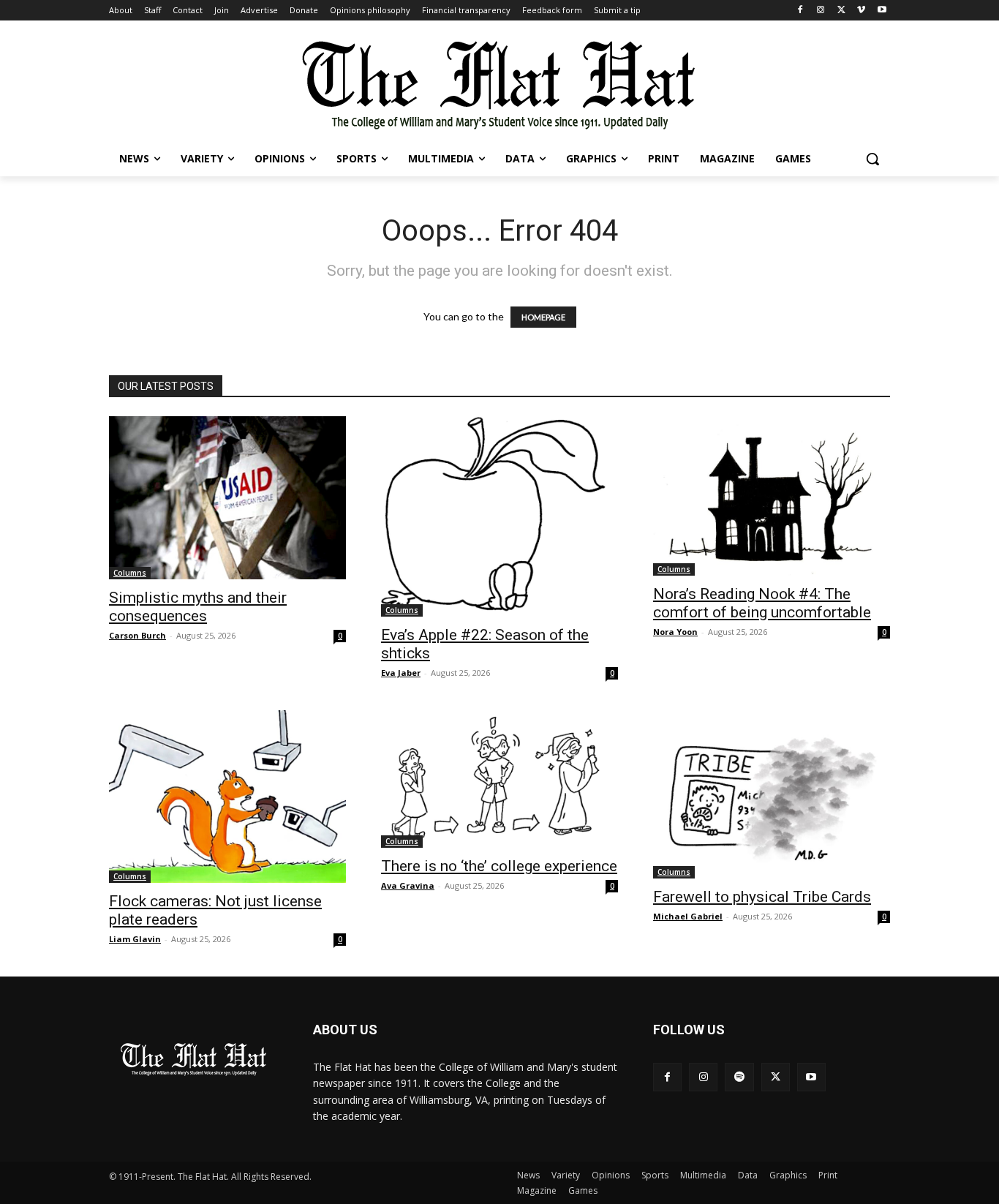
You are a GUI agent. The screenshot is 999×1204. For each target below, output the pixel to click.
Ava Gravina (407, 885)
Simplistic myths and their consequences (198, 607)
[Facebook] (800, 10)
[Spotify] (739, 1077)
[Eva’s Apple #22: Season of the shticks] (499, 516)
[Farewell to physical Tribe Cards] (771, 794)
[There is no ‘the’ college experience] (499, 779)
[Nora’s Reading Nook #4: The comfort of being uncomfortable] (771, 496)
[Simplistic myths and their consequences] (227, 497)
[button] (872, 158)
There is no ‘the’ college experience (499, 866)
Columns (129, 573)
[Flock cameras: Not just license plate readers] (227, 796)
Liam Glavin (135, 938)
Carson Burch (137, 635)
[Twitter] (841, 10)
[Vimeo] (861, 10)
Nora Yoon (675, 631)
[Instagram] (821, 10)
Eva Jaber (401, 672)
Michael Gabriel (688, 916)
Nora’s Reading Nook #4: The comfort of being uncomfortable (762, 603)
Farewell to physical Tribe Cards (762, 897)
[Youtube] (881, 10)
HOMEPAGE (543, 317)
